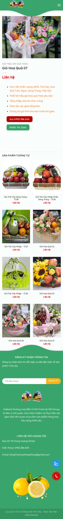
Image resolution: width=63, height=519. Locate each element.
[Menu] (59, 5)
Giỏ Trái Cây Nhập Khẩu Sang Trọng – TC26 (47, 198)
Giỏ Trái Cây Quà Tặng (15, 63)
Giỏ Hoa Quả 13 (47, 340)
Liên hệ (8, 77)
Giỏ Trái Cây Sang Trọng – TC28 (16, 198)
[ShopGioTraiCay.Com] (17, 5)
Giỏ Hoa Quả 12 (47, 246)
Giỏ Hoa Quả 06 (16, 340)
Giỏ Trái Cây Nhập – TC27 (16, 246)
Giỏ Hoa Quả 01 (47, 293)
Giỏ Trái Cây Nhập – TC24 (16, 293)
